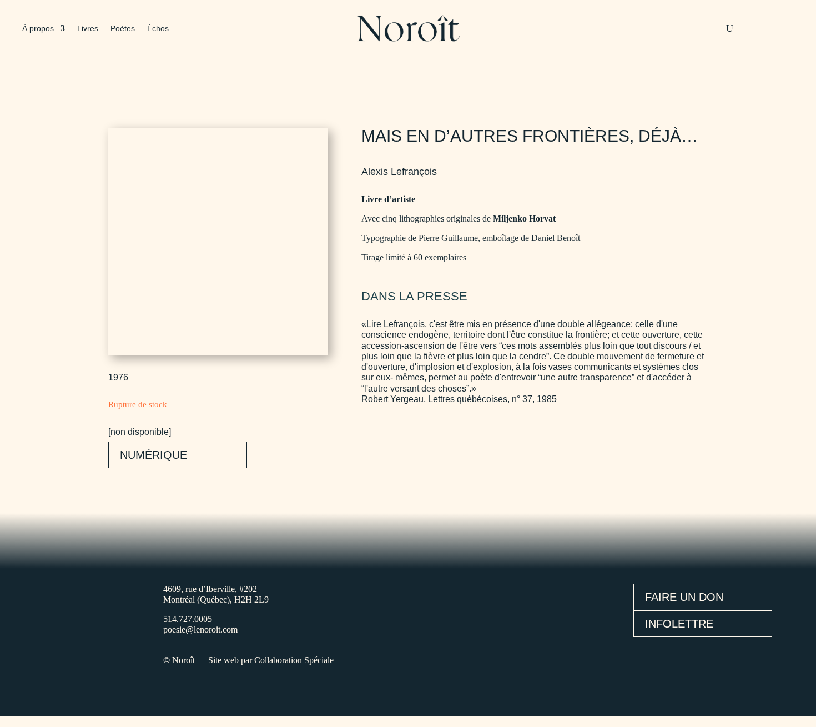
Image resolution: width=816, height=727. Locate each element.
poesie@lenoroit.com (200, 629)
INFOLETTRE (679, 624)
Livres (87, 28)
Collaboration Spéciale (294, 660)
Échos (158, 28)
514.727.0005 (187, 619)
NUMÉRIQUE (153, 455)
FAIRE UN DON (684, 597)
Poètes (122, 28)
